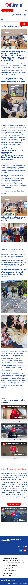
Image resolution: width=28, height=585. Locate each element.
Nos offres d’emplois (9, 567)
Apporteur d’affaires (9, 575)
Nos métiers (6, 568)
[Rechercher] (25, 10)
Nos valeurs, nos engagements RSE (13, 562)
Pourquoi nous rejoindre (10, 565)
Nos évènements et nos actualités (13, 560)
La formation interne (9, 570)
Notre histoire (7, 557)
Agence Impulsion (23, 583)
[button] (2, 19)
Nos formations (7, 573)
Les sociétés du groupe (10, 558)
